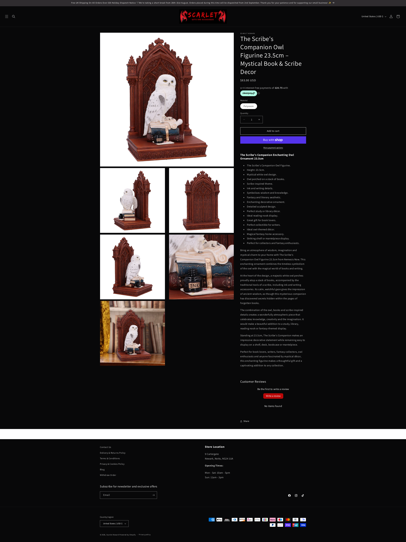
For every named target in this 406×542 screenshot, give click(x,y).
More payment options (273, 147)
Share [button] (246, 421)
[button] (6, 16)
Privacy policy (145, 534)
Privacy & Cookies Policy (112, 463)
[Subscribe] (153, 495)
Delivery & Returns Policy (112, 452)
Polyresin (249, 106)
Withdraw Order (108, 475)
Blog (102, 469)
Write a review (273, 396)
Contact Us (105, 447)
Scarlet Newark (112, 535)
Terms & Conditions (110, 458)
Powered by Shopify (127, 535)
